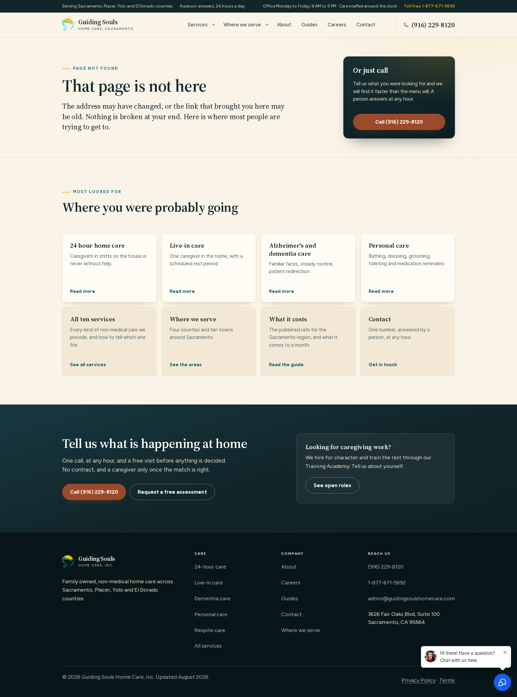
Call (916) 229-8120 (399, 122)
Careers (337, 25)
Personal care (210, 614)
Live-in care (208, 582)
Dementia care (212, 598)
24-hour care (210, 566)
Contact (365, 25)
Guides (309, 25)
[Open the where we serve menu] (267, 24)
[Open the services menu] (213, 24)
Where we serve (242, 25)
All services (208, 646)
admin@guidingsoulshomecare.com (411, 598)
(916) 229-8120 (433, 25)
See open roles (333, 485)
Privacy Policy (419, 680)
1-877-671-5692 (387, 582)
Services (198, 25)
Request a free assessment (172, 492)
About (284, 25)
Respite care (209, 630)
